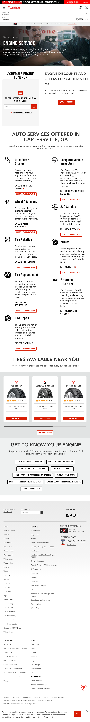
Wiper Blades (36, 608)
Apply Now (72, 529)
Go (34, 106)
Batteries (34, 573)
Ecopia (6, 567)
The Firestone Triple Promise (15, 677)
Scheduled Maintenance (40, 600)
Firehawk (7, 587)
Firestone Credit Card (12, 657)
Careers (45, 697)
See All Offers (66, 102)
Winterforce (8, 559)
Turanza (6, 571)
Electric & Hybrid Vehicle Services (44, 565)
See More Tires (45, 432)
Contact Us (8, 652)
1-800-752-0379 (83, 20)
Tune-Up (34, 577)
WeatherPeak (9, 551)
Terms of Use (15, 697)
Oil (32, 590)
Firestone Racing (10, 616)
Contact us (8, 512)
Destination (8, 547)
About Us (7, 644)
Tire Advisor (8, 608)
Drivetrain (34, 581)
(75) (53, 400)
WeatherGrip (9, 563)
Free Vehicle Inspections (40, 586)
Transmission (36, 604)
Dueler (6, 579)
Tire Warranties (9, 612)
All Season (8, 543)
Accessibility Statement (57, 697)
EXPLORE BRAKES (67, 266)
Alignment (35, 535)
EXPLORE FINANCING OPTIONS (68, 312)
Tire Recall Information (12, 620)
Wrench (7, 681)
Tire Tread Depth (10, 624)
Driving (34, 673)
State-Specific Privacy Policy (46, 700)
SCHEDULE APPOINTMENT (25, 194)
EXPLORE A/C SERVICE (69, 229)
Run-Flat (7, 583)
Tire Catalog (8, 604)
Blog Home (35, 644)
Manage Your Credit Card (76, 531)
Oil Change (35, 665)
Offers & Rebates (10, 665)
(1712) (81, 400)
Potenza (7, 575)
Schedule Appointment (13, 669)
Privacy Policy (26, 697)
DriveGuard (8, 555)
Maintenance (36, 669)
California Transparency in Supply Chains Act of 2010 (19, 700)
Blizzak (6, 539)
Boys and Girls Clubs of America (16, 648)
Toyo (5, 596)
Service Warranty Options (40, 689)
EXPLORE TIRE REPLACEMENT (21, 304)
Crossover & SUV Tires (12, 628)
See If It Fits (16, 418)
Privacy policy (49, 717)
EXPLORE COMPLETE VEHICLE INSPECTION (72, 192)
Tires (33, 648)
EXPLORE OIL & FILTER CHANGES (24, 187)
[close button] (87, 711)
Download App (71, 545)
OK (77, 714)
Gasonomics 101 (10, 661)
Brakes (33, 539)
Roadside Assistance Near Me (15, 673)
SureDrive (7, 591)
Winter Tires (8, 632)
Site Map (6, 697)
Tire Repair (35, 551)
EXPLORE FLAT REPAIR (24, 343)
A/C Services (36, 569)
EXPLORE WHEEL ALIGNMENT (21, 225)
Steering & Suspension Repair (42, 547)
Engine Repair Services (40, 543)
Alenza (6, 535)
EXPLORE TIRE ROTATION (25, 261)
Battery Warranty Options (40, 685)
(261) (24, 400)
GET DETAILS (72, 24)
